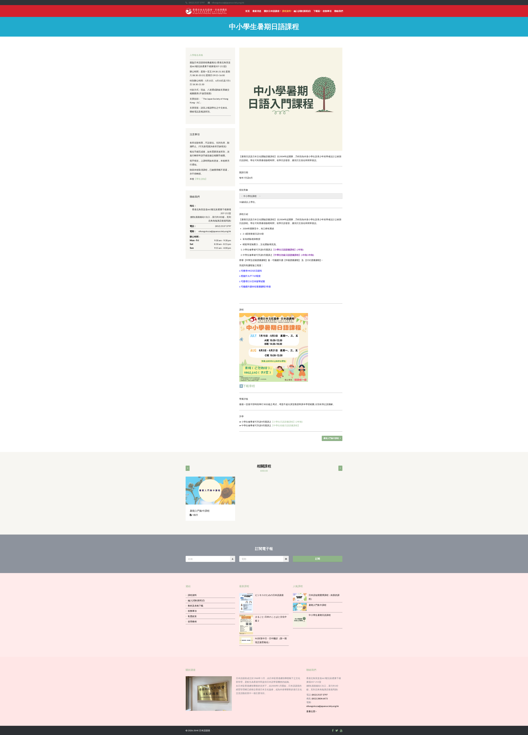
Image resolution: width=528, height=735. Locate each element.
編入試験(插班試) (302, 11)
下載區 (316, 11)
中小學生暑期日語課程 (320, 615)
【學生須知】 (200, 178)
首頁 (247, 11)
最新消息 (256, 11)
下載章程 (249, 386)
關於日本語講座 (271, 11)
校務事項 (327, 11)
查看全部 (264, 471)
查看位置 (311, 711)
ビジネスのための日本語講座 (269, 595)
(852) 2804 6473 (320, 698)
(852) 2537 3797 (320, 694)
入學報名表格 (196, 55)
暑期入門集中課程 (331, 438)
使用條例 (192, 621)
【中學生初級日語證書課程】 (285, 425)
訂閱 (317, 558)
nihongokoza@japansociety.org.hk (322, 706)
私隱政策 (192, 616)
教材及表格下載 (195, 605)
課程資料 (286, 11)
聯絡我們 (338, 11)
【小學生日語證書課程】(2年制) (286, 421)
